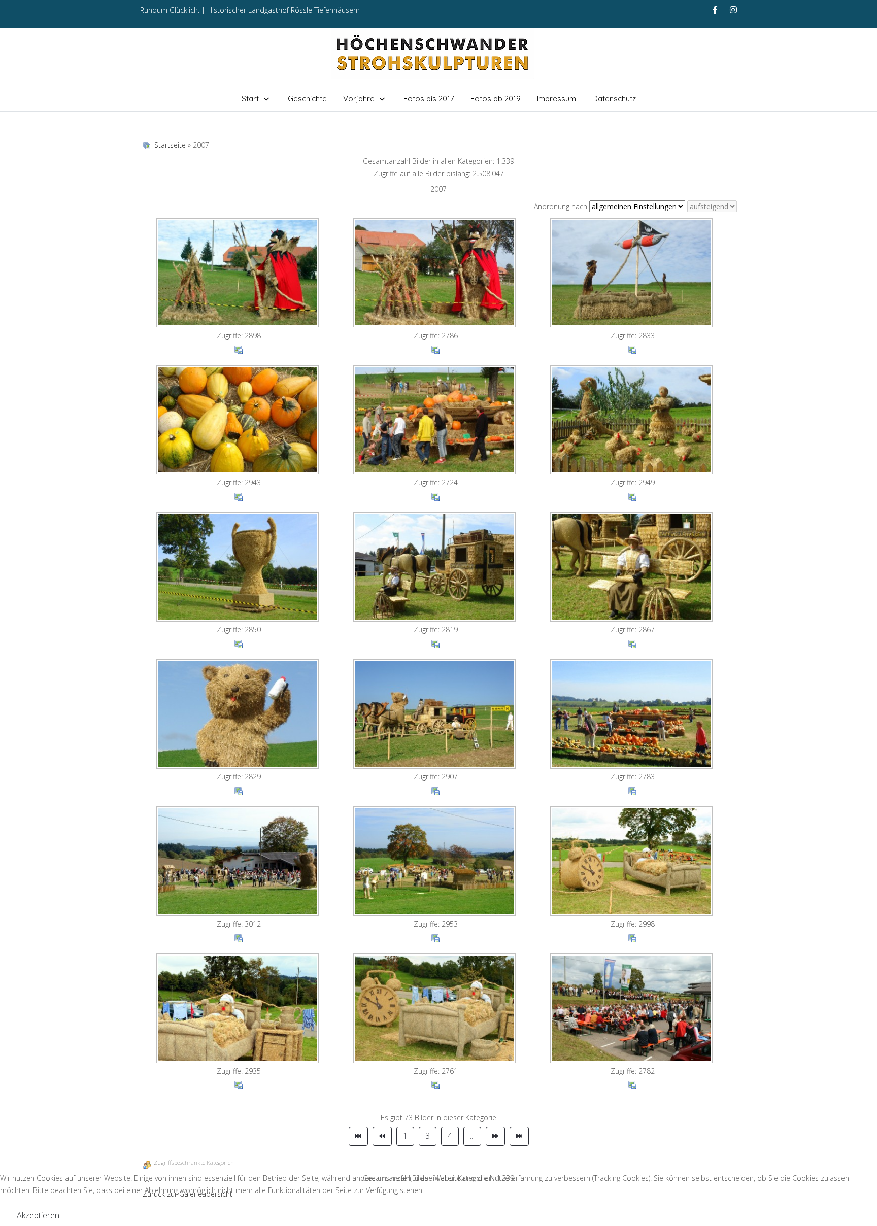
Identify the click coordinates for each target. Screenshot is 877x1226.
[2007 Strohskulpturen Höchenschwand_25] (238, 568)
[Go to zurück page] (382, 1136)
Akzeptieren (38, 1215)
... (472, 1135)
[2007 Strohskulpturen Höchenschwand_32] (435, 862)
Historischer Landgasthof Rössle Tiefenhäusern (283, 10)
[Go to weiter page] (495, 1136)
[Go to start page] (358, 1136)
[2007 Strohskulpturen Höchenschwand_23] (435, 421)
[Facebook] (715, 9)
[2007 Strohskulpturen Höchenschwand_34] (238, 1009)
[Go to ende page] (519, 1136)
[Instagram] (733, 9)
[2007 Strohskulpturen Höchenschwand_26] (435, 568)
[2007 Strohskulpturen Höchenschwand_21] (632, 274)
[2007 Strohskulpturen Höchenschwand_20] (435, 274)
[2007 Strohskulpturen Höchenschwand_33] (632, 862)
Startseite (170, 145)
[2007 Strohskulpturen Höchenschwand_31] (238, 862)
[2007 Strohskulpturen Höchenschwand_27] (632, 568)
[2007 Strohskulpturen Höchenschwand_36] (632, 1009)
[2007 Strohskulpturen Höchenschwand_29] (435, 715)
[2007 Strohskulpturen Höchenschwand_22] (238, 421)
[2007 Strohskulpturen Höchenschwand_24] (632, 421)
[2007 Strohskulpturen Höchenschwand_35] (435, 1009)
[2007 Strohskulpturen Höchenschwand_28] (238, 715)
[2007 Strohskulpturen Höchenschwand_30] (632, 715)
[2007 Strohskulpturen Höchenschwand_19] (238, 274)
